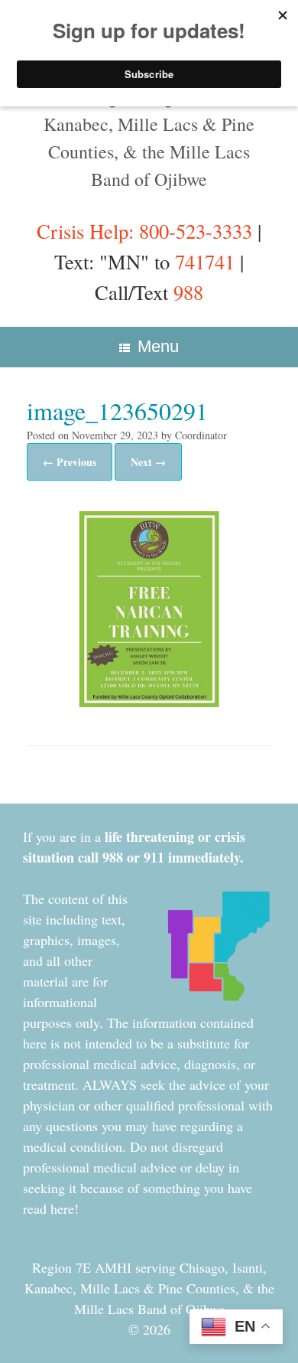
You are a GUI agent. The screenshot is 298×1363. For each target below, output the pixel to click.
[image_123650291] (149, 701)
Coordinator (201, 435)
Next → (148, 462)
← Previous (69, 462)
